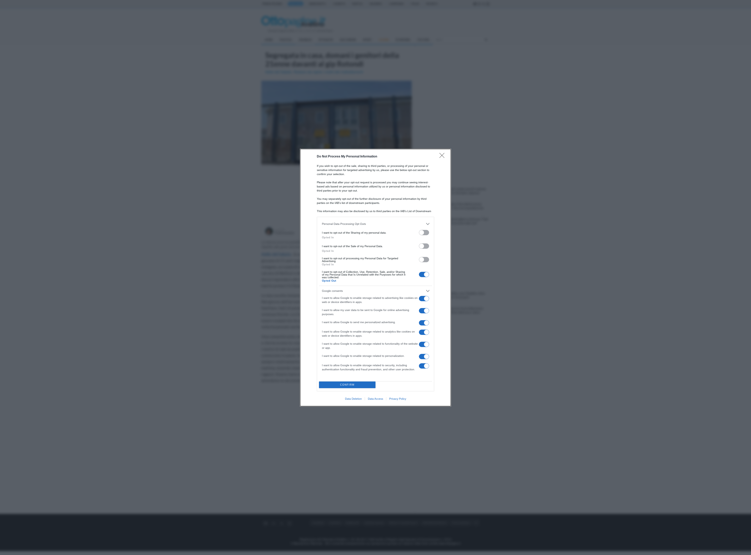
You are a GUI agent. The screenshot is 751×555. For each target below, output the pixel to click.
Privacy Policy (397, 398)
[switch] (424, 232)
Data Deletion (353, 398)
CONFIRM (347, 384)
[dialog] (375, 277)
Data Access (375, 398)
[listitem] (375, 224)
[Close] (443, 156)
